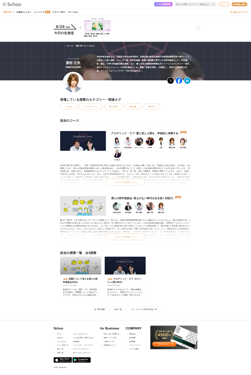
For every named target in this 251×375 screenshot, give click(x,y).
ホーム (59, 334)
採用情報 (132, 341)
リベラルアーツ (90, 106)
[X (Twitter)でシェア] (170, 80)
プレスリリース (134, 345)
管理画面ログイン (110, 345)
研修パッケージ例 (110, 337)
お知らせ (60, 337)
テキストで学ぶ (59, 12)
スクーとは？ (73, 12)
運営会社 (132, 334)
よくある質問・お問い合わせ (83, 337)
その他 (68, 106)
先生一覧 (118, 309)
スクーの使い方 (62, 345)
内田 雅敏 (101, 309)
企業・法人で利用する (111, 334)
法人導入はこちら (237, 12)
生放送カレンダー (24, 12)
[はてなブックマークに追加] (187, 80)
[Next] (198, 27)
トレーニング (41, 12)
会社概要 (132, 337)
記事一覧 (60, 352)
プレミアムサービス (80, 334)
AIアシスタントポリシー (81, 352)
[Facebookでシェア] (178, 80)
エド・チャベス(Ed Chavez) (142, 309)
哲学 (153, 106)
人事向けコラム (109, 341)
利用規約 (76, 341)
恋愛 (134, 106)
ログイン (224, 4)
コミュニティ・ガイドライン (83, 345)
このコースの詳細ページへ (125, 182)
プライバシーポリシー (81, 349)
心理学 (115, 106)
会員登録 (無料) (239, 4)
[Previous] (80, 27)
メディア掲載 (134, 349)
